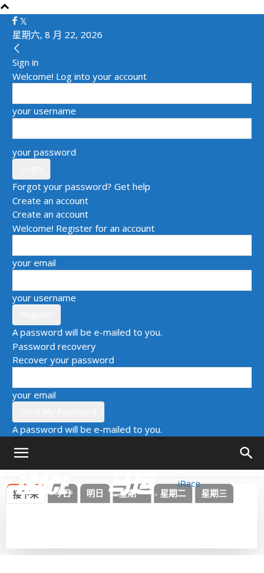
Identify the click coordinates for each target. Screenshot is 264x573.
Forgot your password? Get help (81, 186)
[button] (21, 453)
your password (44, 152)
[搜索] (247, 453)
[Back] (16, 48)
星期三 (214, 493)
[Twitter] (23, 21)
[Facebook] (16, 21)
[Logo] (45, 483)
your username (44, 111)
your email (34, 262)
